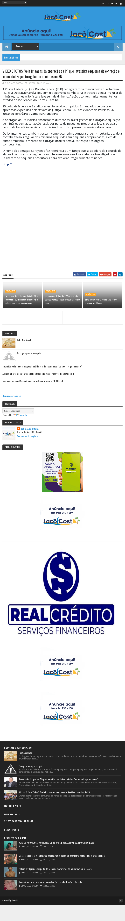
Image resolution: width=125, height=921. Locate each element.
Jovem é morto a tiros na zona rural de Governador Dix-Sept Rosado (50, 882)
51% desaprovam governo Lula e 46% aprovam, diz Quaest (101, 301)
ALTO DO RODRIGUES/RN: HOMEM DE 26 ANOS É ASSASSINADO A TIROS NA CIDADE (56, 842)
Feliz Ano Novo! (24, 340)
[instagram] (107, 3)
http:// (7, 164)
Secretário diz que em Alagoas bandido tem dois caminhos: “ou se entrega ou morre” (42, 366)
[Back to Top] (121, 900)
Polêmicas (46, 83)
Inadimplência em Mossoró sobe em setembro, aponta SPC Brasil (32, 381)
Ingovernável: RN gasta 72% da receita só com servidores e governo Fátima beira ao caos (62, 299)
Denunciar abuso (11, 396)
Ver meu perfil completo (27, 436)
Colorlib (15, 900)
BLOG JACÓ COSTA (30, 428)
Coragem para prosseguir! (29, 353)
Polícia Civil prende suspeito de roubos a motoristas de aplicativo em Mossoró (55, 869)
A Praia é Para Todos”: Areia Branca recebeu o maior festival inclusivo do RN (38, 373)
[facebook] (103, 3)
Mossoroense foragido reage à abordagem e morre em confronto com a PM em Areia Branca (62, 855)
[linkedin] (112, 3)
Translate (23, 415)
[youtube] (121, 3)
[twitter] (116, 3)
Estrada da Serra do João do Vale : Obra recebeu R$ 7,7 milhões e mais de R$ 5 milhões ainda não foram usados (21, 299)
